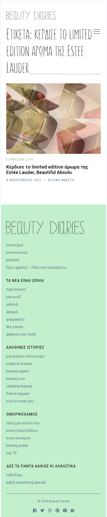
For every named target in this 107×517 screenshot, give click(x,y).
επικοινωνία (16, 252)
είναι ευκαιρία (18, 438)
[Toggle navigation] (96, 32)
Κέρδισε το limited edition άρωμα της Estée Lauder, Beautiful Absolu (47, 169)
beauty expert (17, 371)
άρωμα (12, 312)
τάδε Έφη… (15, 475)
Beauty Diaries (59, 501)
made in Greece (19, 364)
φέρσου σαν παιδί (21, 334)
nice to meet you (20, 401)
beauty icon (15, 379)
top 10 (11, 453)
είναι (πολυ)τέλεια (21, 430)
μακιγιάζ (13, 297)
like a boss (14, 327)
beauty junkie (17, 445)
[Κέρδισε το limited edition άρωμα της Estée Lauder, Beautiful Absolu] (53, 118)
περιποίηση (16, 289)
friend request (18, 394)
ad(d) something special (26, 482)
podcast (12, 260)
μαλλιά (12, 304)
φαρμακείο (15, 319)
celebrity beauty (19, 386)
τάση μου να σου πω (23, 423)
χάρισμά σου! (21, 159)
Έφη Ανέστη (64, 180)
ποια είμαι (14, 245)
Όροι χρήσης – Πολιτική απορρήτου (36, 267)
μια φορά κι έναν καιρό (25, 356)
